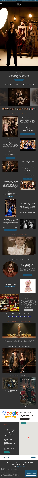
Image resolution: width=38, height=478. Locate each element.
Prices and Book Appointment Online (10, 229)
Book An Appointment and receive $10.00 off (27, 134)
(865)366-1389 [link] (6, 442)
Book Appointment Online (10, 286)
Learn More (10, 196)
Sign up (33, 457)
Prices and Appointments (27, 178)
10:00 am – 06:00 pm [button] (11, 448)
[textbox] (20, 457)
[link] (19, 1)
